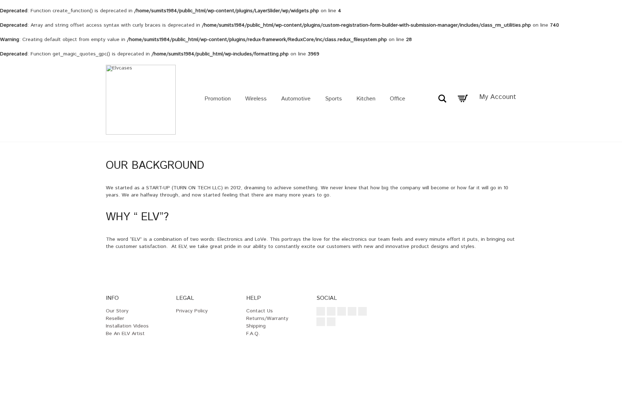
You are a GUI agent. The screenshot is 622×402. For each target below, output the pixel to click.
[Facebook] (320, 311)
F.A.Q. (253, 333)
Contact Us (259, 311)
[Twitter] (341, 311)
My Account (497, 97)
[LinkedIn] (320, 321)
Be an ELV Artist (125, 333)
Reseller (115, 318)
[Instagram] (331, 311)
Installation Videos (127, 326)
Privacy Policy (192, 311)
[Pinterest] (362, 311)
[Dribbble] (331, 321)
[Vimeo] (352, 311)
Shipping (256, 326)
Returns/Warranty (267, 318)
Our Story (117, 311)
